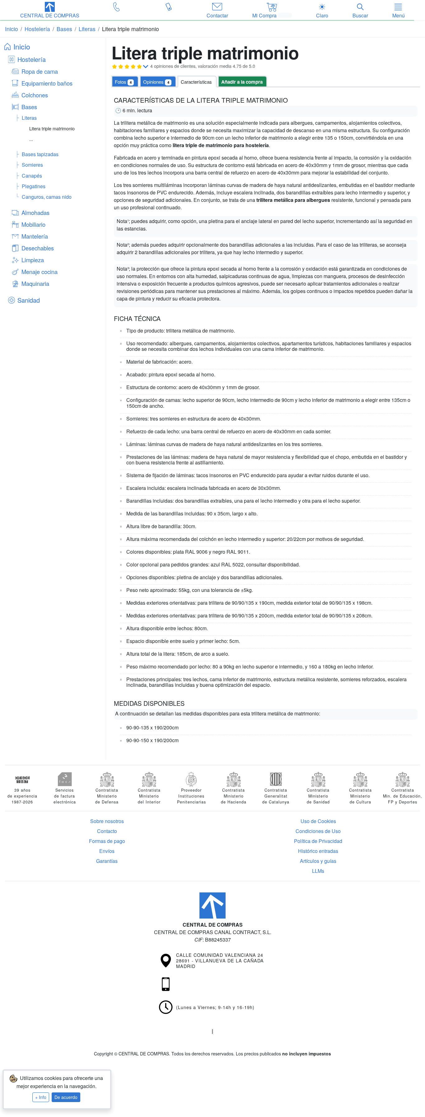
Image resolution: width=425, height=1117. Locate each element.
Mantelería (34, 236)
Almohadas (35, 212)
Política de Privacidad (318, 841)
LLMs (318, 870)
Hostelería (31, 59)
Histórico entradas (318, 850)
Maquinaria (35, 283)
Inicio (21, 46)
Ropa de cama (39, 71)
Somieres (32, 164)
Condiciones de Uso (318, 831)
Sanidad (28, 300)
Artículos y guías (318, 860)
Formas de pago (107, 841)
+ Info (40, 1097)
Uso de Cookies (318, 821)
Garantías (107, 860)
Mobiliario (33, 224)
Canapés (32, 175)
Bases (29, 107)
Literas (29, 117)
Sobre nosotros (107, 821)
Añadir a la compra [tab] (242, 81)
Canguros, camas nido (47, 196)
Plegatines (33, 186)
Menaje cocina (39, 272)
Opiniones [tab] (156, 81)
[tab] (197, 81)
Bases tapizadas (40, 154)
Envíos (106, 850)
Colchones (34, 95)
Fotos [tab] (123, 81)
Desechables (37, 248)
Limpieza (32, 260)
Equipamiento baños (46, 83)
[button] (50, 10)
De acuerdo (65, 1097)
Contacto (107, 831)
